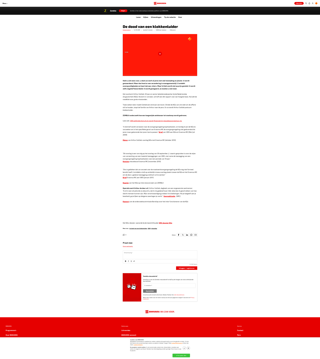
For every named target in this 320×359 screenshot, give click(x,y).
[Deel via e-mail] (195, 235)
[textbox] (160, 254)
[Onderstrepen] (131, 261)
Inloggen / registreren (186, 268)
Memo (125, 140)
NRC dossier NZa (165, 223)
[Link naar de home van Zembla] (105, 11)
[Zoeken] (306, 3)
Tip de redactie (170, 17)
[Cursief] (128, 261)
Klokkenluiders (127, 30)
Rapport (126, 201)
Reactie (126, 183)
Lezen (138, 17)
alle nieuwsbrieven (179, 294)
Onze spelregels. (128, 246)
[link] (138, 228)
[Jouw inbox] (309, 3)
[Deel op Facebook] (178, 235)
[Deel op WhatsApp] (191, 235)
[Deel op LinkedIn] (187, 235)
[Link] (134, 261)
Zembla (113, 11)
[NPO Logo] (316, 3)
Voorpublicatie (169, 196)
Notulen (126, 161)
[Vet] (125, 261)
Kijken (145, 17)
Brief (161, 132)
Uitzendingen (156, 17)
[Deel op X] (182, 235)
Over (180, 17)
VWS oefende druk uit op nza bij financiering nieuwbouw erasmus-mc (156, 121)
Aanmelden (150, 291)
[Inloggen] (313, 3)
